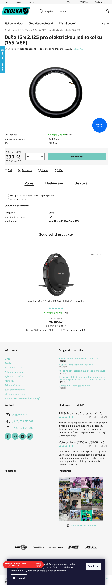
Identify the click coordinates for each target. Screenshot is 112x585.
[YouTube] (22, 436)
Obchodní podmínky (15, 393)
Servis (19, 2)
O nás (7, 2)
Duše (51, 212)
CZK (68, 2)
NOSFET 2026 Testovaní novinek (76, 364)
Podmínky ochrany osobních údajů (22, 398)
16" (50, 216)
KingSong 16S (71, 221)
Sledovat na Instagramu (83, 525)
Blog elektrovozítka (15, 389)
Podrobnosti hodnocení (50, 48)
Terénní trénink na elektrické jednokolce (80, 358)
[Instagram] (15, 436)
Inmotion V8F (56, 221)
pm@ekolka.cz (19, 414)
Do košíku (77, 156)
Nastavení (17, 578)
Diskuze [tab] (81, 183)
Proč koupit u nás (14, 367)
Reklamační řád (13, 385)
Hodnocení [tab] (54, 183)
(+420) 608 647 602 (22, 421)
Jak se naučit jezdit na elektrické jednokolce (82, 370)
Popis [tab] (29, 183)
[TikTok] (29, 436)
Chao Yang (79, 48)
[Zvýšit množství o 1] (42, 156)
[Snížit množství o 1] (28, 156)
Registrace (100, 2)
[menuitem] (14, 23)
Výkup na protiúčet (14, 376)
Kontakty (9, 380)
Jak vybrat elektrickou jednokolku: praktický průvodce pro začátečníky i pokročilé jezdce (82, 378)
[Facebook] (8, 436)
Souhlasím (92, 566)
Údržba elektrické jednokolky (74, 385)
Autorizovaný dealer (15, 371)
